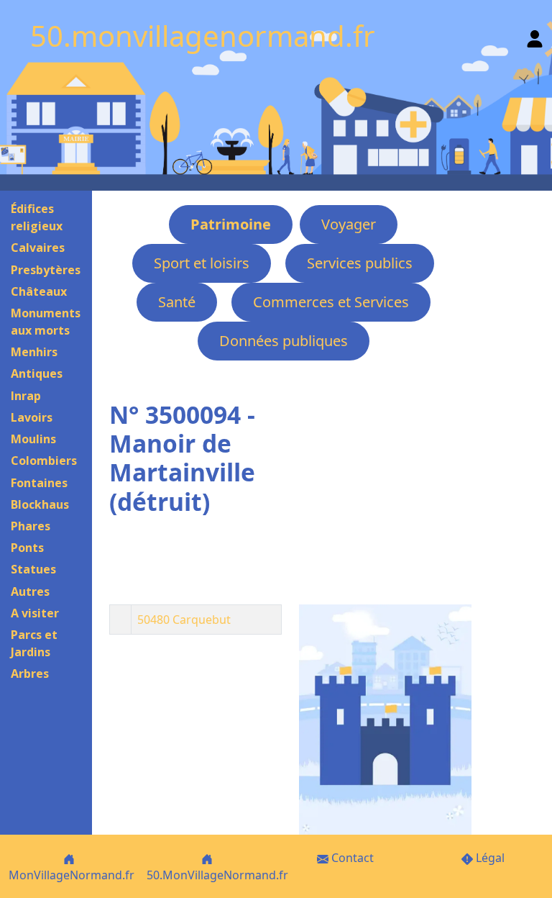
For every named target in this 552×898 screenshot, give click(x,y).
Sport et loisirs (201, 263)
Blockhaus (40, 504)
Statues (33, 569)
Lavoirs (31, 417)
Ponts (27, 547)
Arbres (30, 673)
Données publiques (283, 340)
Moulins (33, 439)
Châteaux (39, 291)
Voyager (348, 224)
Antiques (37, 373)
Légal (489, 858)
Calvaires (38, 247)
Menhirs (34, 352)
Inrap (26, 396)
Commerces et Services (331, 302)
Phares (30, 526)
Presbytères (45, 270)
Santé (177, 302)
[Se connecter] (534, 35)
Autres (30, 591)
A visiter (35, 613)
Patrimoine (230, 224)
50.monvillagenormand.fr (202, 35)
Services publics (360, 263)
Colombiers (44, 460)
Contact (351, 858)
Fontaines (39, 483)
